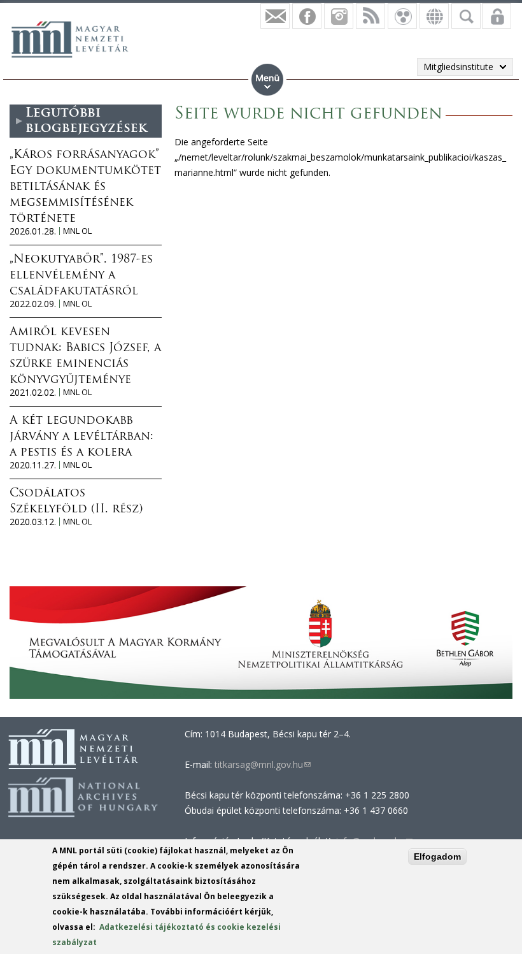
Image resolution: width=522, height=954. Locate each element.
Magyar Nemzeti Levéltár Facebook (306, 16)
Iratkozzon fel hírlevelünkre (275, 16)
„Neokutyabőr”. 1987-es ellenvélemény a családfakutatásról (81, 276)
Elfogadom (437, 856)
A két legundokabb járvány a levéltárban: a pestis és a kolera (81, 437)
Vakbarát (402, 16)
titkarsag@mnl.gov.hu (261, 764)
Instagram (338, 16)
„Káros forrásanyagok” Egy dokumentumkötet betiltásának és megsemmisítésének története (85, 187)
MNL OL (77, 231)
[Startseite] (76, 37)
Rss (370, 16)
